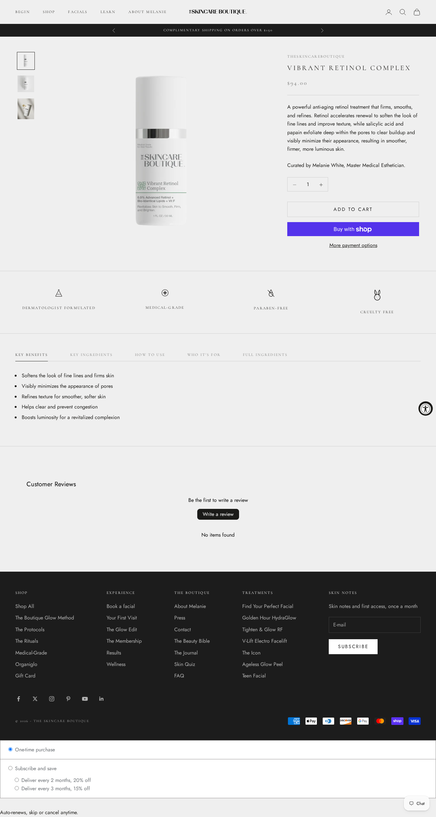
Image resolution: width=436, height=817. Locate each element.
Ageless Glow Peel (262, 664)
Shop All (24, 606)
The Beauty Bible (192, 641)
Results (114, 652)
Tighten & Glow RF (262, 629)
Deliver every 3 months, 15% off (55, 788)
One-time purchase (34, 749)
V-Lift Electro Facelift (264, 641)
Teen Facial (254, 675)
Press (179, 617)
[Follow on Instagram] (52, 699)
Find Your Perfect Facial (267, 606)
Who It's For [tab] (204, 354)
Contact (182, 629)
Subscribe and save (34, 768)
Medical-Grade (31, 652)
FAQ (179, 675)
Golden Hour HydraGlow (269, 617)
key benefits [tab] (31, 354)
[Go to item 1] (26, 61)
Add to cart (353, 209)
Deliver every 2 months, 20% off (55, 780)
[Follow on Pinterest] (68, 699)
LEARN (108, 12)
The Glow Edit (122, 629)
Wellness (116, 664)
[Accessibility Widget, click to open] (425, 408)
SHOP (49, 12)
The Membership (124, 641)
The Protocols (29, 629)
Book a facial (121, 606)
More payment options (353, 245)
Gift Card (25, 675)
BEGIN (22, 12)
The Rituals (26, 641)
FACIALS (77, 12)
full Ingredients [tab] (265, 354)
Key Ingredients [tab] (91, 354)
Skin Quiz (184, 664)
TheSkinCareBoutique (316, 56)
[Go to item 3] (26, 109)
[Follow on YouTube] (85, 699)
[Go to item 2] (26, 84)
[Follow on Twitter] (35, 699)
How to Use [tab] (150, 354)
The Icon (251, 652)
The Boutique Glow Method (44, 617)
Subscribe (353, 646)
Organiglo (26, 664)
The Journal (186, 652)
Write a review (218, 514)
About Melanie (190, 606)
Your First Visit (122, 617)
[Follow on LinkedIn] (101, 699)
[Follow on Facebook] (18, 699)
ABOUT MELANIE (147, 12)
